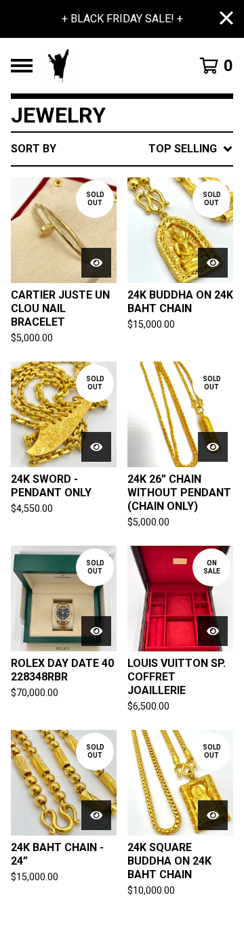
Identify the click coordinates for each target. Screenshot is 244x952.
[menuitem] (122, 149)
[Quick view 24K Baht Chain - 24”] (96, 815)
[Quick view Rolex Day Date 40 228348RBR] (96, 631)
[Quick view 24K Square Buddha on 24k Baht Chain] (213, 815)
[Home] (109, 66)
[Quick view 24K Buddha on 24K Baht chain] (213, 263)
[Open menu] (22, 66)
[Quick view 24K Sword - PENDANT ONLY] (96, 447)
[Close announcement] (226, 19)
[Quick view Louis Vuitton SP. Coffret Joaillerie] (213, 631)
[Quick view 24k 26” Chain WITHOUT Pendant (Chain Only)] (213, 447)
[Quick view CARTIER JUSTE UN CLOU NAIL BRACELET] (96, 263)
